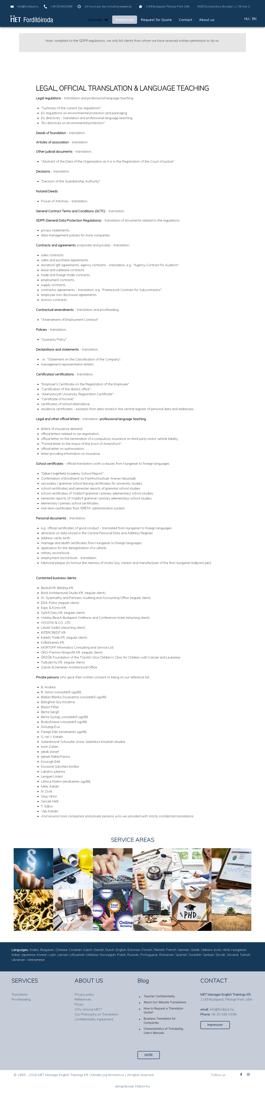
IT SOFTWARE (152, 902)
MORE (149, 1055)
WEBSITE (72, 902)
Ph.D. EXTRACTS (192, 902)
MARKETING (112, 902)
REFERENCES (33, 873)
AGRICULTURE (231, 902)
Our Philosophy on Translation (96, 1014)
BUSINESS (231, 861)
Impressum (215, 1025)
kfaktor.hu (142, 1086)
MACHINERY (33, 902)
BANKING (191, 861)
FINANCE (111, 861)
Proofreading (21, 999)
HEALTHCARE (152, 861)
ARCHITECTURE (73, 861)
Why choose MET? (88, 1009)
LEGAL (28, 861)
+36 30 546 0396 (61, 6)
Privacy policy (84, 994)
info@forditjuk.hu (28, 6)
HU (246, 19)
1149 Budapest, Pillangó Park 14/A (168, 6)
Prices (79, 1004)
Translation (20, 994)
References (83, 999)
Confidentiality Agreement (94, 1019)
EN (254, 19)
